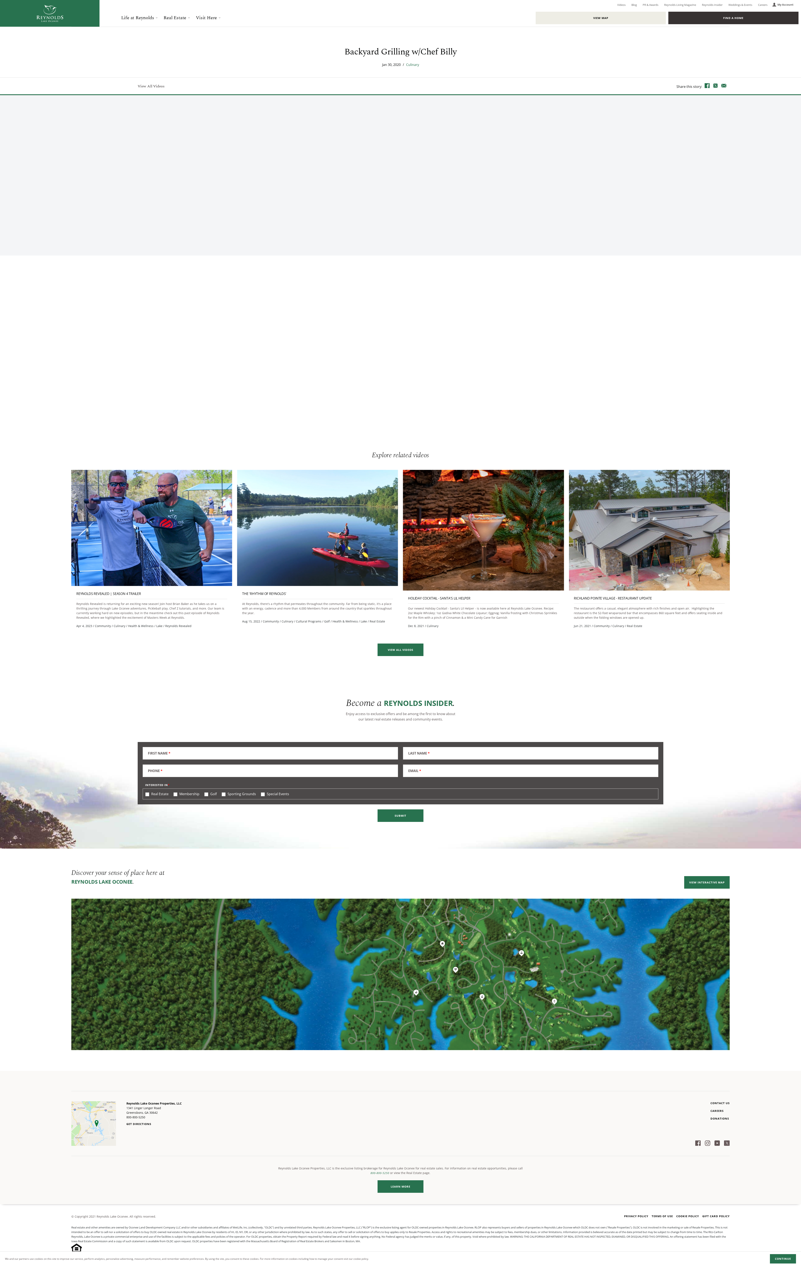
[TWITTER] (715, 86)
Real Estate (175, 17)
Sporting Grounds (241, 794)
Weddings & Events (740, 5)
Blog (634, 5)
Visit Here (206, 17)
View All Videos (151, 86)
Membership (189, 794)
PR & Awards (650, 5)
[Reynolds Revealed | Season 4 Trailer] (151, 528)
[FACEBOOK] (707, 86)
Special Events (277, 794)
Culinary (412, 64)
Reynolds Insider (712, 5)
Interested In (156, 785)
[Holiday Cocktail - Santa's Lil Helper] (483, 530)
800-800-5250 (379, 1173)
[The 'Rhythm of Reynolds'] (317, 528)
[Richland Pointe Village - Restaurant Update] (649, 530)
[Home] (50, 13)
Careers (762, 5)
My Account (785, 4)
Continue (783, 1259)
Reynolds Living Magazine (680, 5)
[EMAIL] (723, 86)
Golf (213, 794)
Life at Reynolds (137, 17)
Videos (621, 5)
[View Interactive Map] (400, 974)
